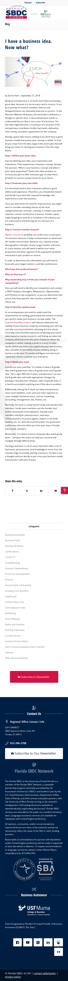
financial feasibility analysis (18, 322)
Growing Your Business (17, 590)
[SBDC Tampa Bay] (28, 12)
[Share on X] (27, 490)
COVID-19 (10, 557)
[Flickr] (58, 952)
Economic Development (17, 573)
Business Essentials (15, 534)
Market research (13, 234)
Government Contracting (18, 585)
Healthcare (10, 596)
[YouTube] (27, 942)
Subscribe (40, 2)
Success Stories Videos (16, 641)
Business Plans (12, 540)
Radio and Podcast (14, 624)
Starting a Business (15, 630)
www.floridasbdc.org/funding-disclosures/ (25, 808)
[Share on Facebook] (12, 490)
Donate (28, 2)
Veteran (9, 652)
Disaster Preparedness (16, 568)
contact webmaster (45, 973)
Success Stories (13, 635)
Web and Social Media (16, 658)
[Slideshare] (58, 942)
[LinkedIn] (48, 942)
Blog (7, 24)
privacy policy (13, 976)
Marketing (10, 613)
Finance (9, 579)
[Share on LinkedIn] (41, 490)
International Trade (15, 607)
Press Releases (12, 618)
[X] (38, 942)
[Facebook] (17, 942)
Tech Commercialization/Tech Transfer (25, 646)
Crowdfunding (12, 562)
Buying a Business (14, 545)
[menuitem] (28, 2)
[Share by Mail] (55, 490)
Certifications (12, 551)
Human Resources (14, 601)
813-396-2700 (18, 743)
